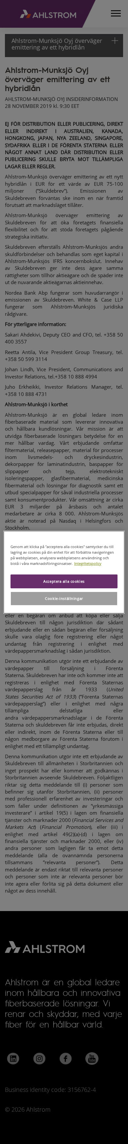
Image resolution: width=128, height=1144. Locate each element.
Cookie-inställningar (64, 598)
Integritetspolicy (87, 563)
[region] (64, 571)
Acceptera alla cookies (64, 581)
